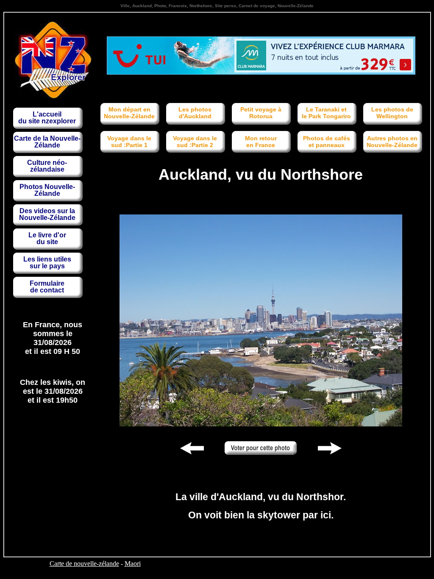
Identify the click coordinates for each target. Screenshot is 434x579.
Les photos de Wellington (392, 113)
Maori (133, 563)
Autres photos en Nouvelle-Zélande (392, 141)
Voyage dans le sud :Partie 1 (129, 141)
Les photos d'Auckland (194, 113)
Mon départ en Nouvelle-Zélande (129, 113)
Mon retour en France (261, 141)
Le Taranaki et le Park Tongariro (326, 113)
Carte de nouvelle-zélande (84, 563)
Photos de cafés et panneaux (326, 141)
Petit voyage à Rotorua (260, 113)
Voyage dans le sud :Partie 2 (195, 141)
